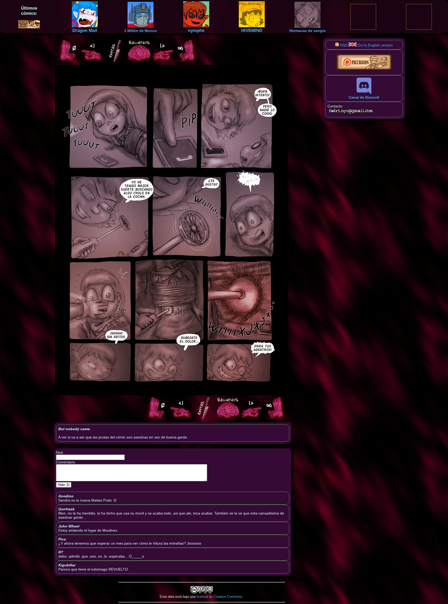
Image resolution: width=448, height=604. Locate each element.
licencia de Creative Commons (219, 597)
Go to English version (375, 45)
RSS (343, 45)
